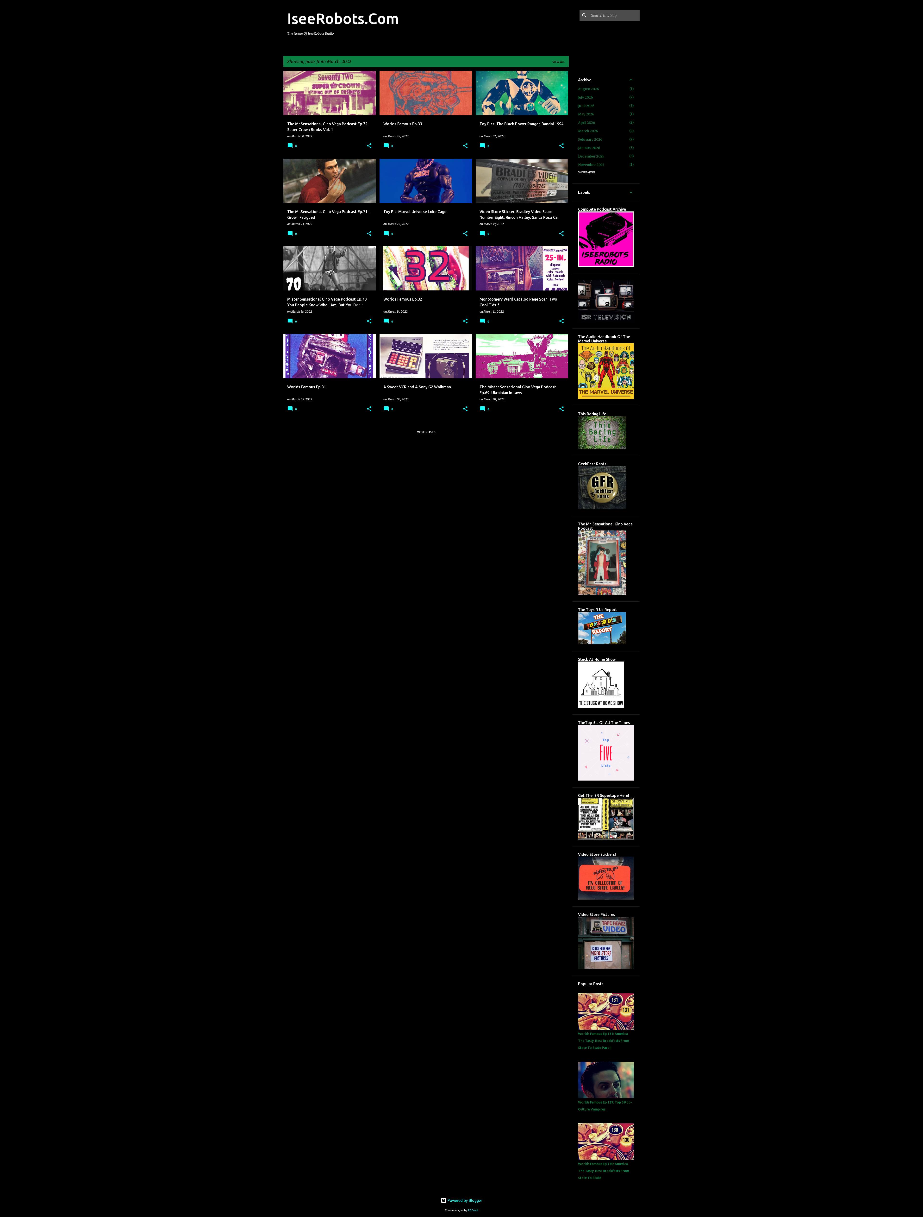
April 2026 (586, 122)
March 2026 (588, 131)
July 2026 (585, 97)
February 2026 (590, 139)
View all (558, 61)
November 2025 (591, 165)
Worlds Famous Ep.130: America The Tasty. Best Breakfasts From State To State (603, 1171)
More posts (426, 432)
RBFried (473, 1210)
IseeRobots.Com (343, 18)
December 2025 (591, 156)
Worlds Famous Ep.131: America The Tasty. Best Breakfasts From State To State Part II (603, 1041)
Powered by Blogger (464, 1200)
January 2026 (589, 148)
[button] (369, 146)
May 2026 (586, 114)
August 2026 (588, 89)
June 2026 (586, 106)
